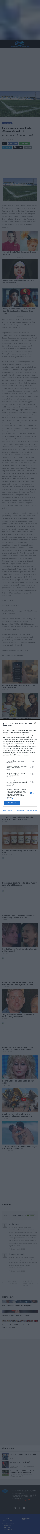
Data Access (20, 810)
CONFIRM (12, 803)
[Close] (36, 724)
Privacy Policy (32, 810)
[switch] (31, 767)
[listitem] (20, 761)
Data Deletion (7, 810)
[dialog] (20, 767)
